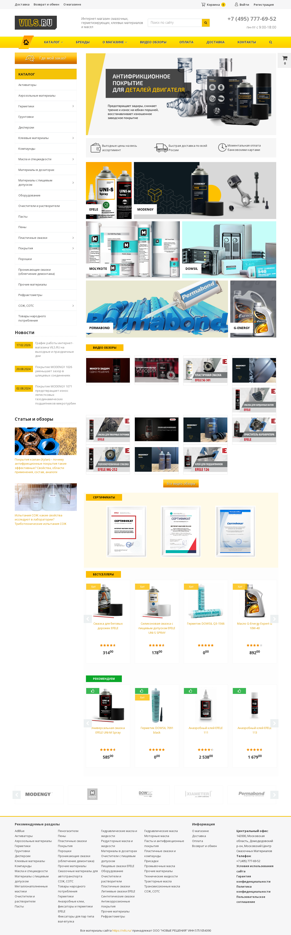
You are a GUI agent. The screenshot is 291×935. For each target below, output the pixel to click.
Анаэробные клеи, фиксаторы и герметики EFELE (75, 906)
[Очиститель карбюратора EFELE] (254, 429)
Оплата (186, 42)
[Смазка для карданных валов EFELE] (254, 400)
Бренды (83, 42)
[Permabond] (252, 793)
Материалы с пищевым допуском (35, 182)
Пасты (23, 216)
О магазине (72, 4)
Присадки (151, 861)
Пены (22, 227)
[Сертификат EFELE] (126, 531)
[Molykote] (92, 794)
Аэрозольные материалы (36, 95)
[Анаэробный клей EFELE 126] (205, 459)
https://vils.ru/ (122, 930)
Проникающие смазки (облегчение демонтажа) (36, 272)
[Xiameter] (199, 793)
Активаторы (27, 85)
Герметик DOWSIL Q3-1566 (205, 623)
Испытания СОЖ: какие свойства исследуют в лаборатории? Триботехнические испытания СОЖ (40, 519)
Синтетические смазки (118, 896)
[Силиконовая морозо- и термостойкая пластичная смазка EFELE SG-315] (156, 370)
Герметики (26, 106)
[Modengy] (39, 793)
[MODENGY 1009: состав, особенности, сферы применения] (205, 429)
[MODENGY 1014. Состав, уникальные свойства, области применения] (254, 370)
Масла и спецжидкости (34, 159)
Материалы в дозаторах (36, 170)
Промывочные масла (159, 866)
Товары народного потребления (32, 318)
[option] (181, 94)
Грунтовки (26, 117)
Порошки (25, 259)
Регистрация (264, 5)
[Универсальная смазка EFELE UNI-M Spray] (108, 370)
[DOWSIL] (145, 794)
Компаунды (26, 149)
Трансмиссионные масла (162, 886)
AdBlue (20, 831)
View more (109, 190)
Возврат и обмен (46, 4)
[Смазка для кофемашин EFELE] (156, 429)
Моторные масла (156, 836)
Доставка (22, 4)
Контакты (247, 42)
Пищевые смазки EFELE (117, 866)
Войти (244, 5)
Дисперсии (26, 127)
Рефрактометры (30, 295)
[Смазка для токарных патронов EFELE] (108, 429)
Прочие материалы (32, 284)
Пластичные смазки (32, 238)
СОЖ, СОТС (26, 306)
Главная (28, 40)
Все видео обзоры (181, 483)
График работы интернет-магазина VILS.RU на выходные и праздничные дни (54, 349)
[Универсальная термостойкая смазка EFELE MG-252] (108, 459)
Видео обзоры (153, 42)
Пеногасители (68, 831)
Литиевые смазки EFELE (118, 891)
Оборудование (29, 195)
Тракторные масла (158, 881)
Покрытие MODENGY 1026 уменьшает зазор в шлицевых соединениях (53, 371)
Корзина (213, 5)
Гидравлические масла (161, 831)
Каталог (52, 42)
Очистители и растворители (39, 206)
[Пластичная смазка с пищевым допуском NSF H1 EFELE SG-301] (205, 370)
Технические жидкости (161, 876)
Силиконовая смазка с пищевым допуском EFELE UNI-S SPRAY (156, 628)
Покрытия (25, 248)
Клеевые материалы (33, 138)
